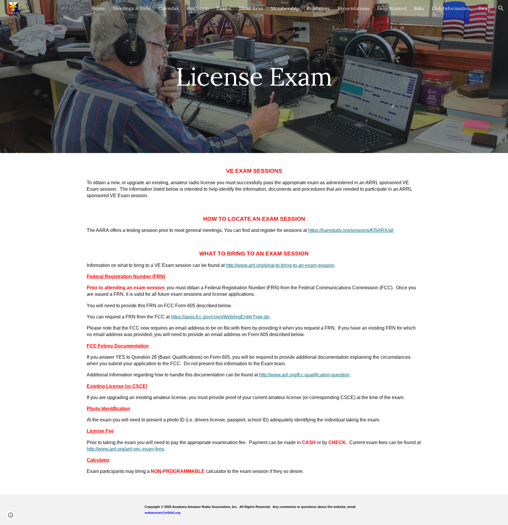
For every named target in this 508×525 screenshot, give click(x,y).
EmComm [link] (197, 8)
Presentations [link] (353, 8)
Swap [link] (484, 8)
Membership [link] (285, 8)
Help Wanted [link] (392, 8)
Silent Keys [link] (251, 8)
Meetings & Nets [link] (132, 8)
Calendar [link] (168, 8)
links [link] (419, 8)
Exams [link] (223, 8)
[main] (254, 76)
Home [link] (98, 8)
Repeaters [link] (318, 8)
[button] (501, 8)
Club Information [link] (451, 8)
